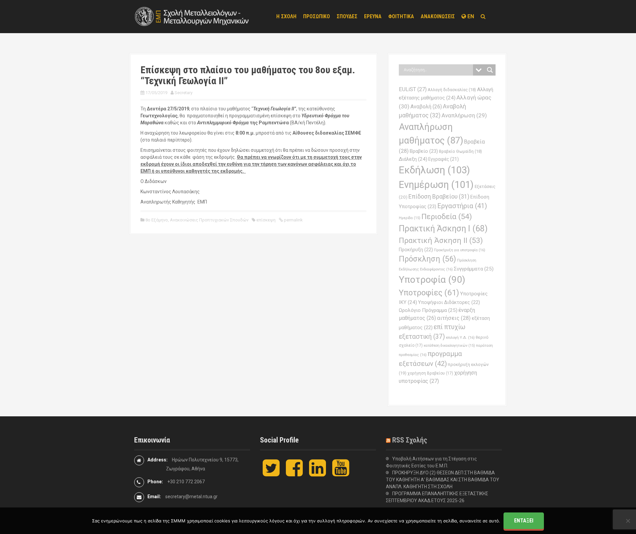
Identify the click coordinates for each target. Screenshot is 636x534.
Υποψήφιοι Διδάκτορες (449, 302)
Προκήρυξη (416, 249)
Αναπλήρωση (464, 115)
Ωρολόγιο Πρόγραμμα (428, 310)
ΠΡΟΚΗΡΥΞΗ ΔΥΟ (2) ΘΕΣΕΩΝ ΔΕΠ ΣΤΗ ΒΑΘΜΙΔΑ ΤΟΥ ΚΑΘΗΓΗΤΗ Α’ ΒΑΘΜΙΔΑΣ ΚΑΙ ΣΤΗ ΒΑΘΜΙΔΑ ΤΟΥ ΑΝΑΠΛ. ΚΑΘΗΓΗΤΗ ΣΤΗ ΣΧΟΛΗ (442, 479)
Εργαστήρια (462, 206)
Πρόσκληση (427, 259)
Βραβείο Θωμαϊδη (460, 151)
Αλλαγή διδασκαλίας (452, 89)
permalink (293, 219)
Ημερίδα (409, 218)
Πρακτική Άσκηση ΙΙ (441, 240)
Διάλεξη (413, 159)
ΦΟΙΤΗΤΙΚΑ (401, 16)
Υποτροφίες (429, 292)
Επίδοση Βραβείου (438, 196)
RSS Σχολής (409, 440)
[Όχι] (627, 520)
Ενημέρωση (436, 184)
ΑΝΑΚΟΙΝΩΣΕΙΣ (438, 16)
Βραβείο (424, 151)
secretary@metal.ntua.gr (191, 496)
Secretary (183, 92)
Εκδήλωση (434, 170)
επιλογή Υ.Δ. (460, 337)
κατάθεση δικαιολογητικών (449, 345)
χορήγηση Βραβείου (430, 373)
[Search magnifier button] (490, 70)
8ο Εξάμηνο (156, 219)
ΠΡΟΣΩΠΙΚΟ (316, 16)
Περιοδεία (446, 216)
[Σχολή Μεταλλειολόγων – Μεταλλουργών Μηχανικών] (192, 16)
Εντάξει (523, 520)
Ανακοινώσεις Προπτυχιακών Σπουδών (209, 219)
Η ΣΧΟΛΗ (286, 16)
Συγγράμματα (474, 269)
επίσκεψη (266, 219)
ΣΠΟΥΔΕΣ (347, 16)
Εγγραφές (443, 159)
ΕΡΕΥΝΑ (373, 16)
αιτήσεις (454, 318)
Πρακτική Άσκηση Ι (443, 228)
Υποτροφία (432, 279)
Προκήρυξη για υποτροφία (459, 250)
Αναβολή (426, 106)
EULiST (413, 89)
